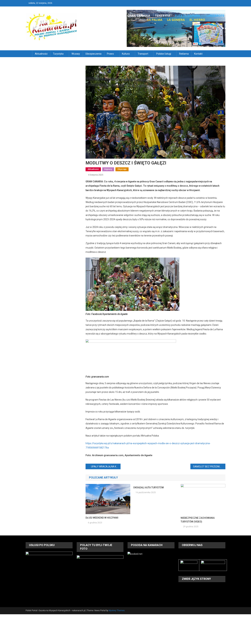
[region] (49, 575)
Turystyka (58, 53)
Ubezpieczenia (93, 53)
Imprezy (108, 169)
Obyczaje (122, 169)
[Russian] (185, 592)
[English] (189, 587)
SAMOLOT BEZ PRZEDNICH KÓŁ (209, 466)
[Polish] (180, 592)
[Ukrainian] (194, 592)
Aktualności (41, 53)
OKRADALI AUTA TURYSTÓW (148, 487)
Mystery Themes (117, 610)
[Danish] (185, 587)
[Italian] (203, 587)
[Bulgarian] (180, 587)
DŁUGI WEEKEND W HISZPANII (102, 517)
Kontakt (198, 53)
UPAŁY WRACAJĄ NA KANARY (106, 466)
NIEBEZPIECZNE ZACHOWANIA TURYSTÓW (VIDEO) (198, 520)
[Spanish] (189, 592)
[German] (198, 587)
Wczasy (76, 53)
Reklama (184, 53)
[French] (194, 587)
